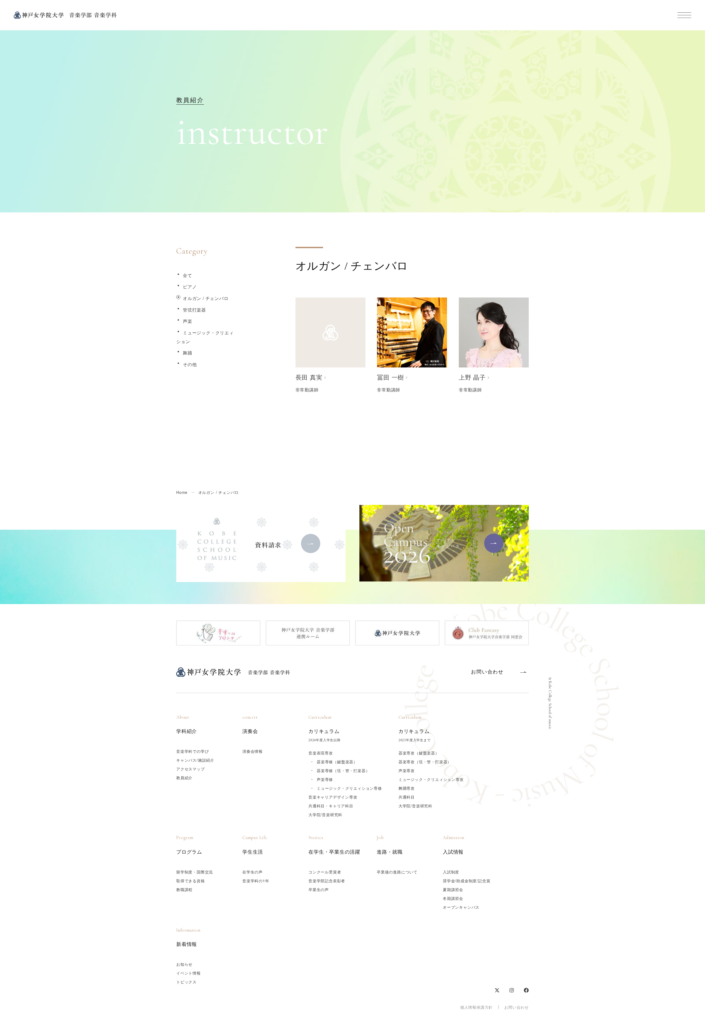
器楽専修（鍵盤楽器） (337, 761)
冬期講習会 (453, 898)
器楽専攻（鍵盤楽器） (418, 753)
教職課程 (184, 889)
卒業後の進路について (397, 872)
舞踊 (187, 353)
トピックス (186, 981)
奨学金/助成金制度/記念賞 (466, 880)
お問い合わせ (516, 1007)
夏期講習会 (453, 889)
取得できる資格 (190, 880)
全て (187, 275)
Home (182, 492)
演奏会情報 (252, 751)
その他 (190, 364)
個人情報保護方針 (476, 1007)
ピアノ (190, 286)
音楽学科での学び (192, 751)
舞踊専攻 (406, 788)
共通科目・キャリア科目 (330, 805)
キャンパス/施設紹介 (195, 760)
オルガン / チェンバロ (206, 298)
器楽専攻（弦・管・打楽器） (424, 761)
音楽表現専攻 (320, 753)
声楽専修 (325, 779)
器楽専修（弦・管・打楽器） (343, 770)
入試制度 (451, 872)
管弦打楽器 (194, 310)
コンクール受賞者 (324, 872)
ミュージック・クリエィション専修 (349, 788)
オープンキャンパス (461, 907)
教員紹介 (184, 777)
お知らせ (184, 964)
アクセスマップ (190, 769)
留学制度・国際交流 (194, 872)
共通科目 (406, 797)
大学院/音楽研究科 (325, 814)
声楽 (187, 321)
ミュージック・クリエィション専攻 (431, 779)
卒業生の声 (318, 889)
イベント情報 (188, 973)
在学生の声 (252, 872)
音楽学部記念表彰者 (326, 880)
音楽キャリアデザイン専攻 (332, 797)
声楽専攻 (406, 770)
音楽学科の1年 (255, 880)
